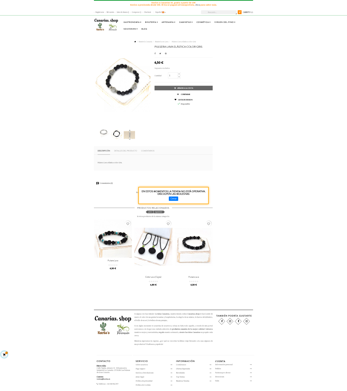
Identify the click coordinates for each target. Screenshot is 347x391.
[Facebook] (221, 321)
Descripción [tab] (104, 151)
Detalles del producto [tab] (125, 151)
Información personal (224, 364)
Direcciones (219, 376)
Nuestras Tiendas (182, 381)
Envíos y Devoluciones (144, 372)
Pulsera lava (113, 260)
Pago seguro (140, 368)
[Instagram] (230, 321)
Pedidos (218, 368)
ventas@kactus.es (103, 379)
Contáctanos (181, 364)
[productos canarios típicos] (106, 24)
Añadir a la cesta (185, 88)
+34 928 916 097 (112, 384)
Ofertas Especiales (183, 368)
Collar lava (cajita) (153, 276)
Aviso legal (140, 377)
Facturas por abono (223, 372)
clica (197, 4)
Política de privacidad (144, 381)
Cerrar (174, 198)
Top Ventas (180, 377)
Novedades (180, 372)
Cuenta (220, 361)
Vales (217, 380)
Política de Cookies (143, 385)
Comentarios (147, 151)
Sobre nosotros (142, 364)
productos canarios (179, 329)
